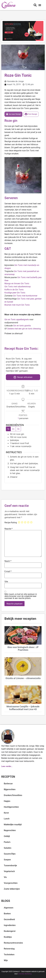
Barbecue (8, 783)
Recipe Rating (10, 523)
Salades (7, 848)
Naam (7, 561)
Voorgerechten (11, 883)
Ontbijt (7, 836)
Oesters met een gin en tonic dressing (24, 328)
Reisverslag (9, 948)
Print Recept (32, 114)
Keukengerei (9, 931)
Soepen (7, 859)
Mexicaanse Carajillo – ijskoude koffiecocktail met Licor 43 (23, 708)
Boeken (7, 913)
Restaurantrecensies (13, 943)
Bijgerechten (9, 789)
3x (18, 429)
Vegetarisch (9, 871)
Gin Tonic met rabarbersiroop (17, 286)
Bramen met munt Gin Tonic (17, 305)
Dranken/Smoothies (13, 795)
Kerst (6, 813)
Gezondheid (9, 919)
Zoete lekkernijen (12, 889)
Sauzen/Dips (9, 854)
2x (13, 429)
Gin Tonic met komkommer (24, 295)
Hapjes (7, 801)
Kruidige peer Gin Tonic (14, 292)
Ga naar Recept (14, 114)
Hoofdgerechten (11, 807)
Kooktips (8, 937)
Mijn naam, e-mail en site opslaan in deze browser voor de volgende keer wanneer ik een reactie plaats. (20, 596)
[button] (40, 5)
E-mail (8, 571)
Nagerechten (10, 830)
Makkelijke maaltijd (13, 824)
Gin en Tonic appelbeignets (16, 319)
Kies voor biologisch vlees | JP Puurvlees (23, 648)
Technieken (9, 954)
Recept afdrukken (24, 377)
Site (6, 582)
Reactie (8, 529)
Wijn (6, 960)
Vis (5, 877)
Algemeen (8, 908)
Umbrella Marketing (25, 974)
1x (8, 429)
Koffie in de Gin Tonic (14, 289)
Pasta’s (7, 842)
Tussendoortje (10, 865)
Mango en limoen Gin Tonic (16, 283)
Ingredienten (10, 925)
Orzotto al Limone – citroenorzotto (23, 678)
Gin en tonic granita (22, 325)
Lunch (6, 818)
